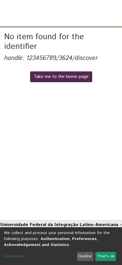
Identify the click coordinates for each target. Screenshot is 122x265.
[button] (84, 13)
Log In (96, 13)
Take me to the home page (61, 76)
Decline (85, 256)
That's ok (105, 256)
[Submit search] (76, 13)
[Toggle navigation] (114, 13)
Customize (13, 256)
